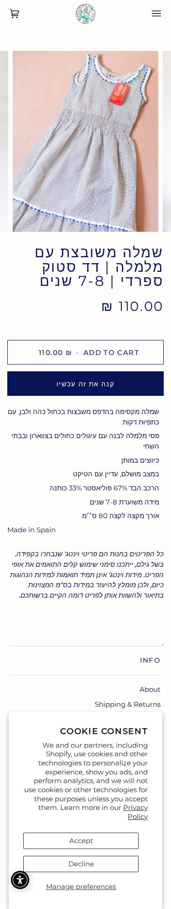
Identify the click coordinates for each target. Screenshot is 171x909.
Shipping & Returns (128, 704)
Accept (81, 840)
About (150, 689)
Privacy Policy (135, 812)
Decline (81, 863)
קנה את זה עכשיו (85, 384)
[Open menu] (150, 13)
